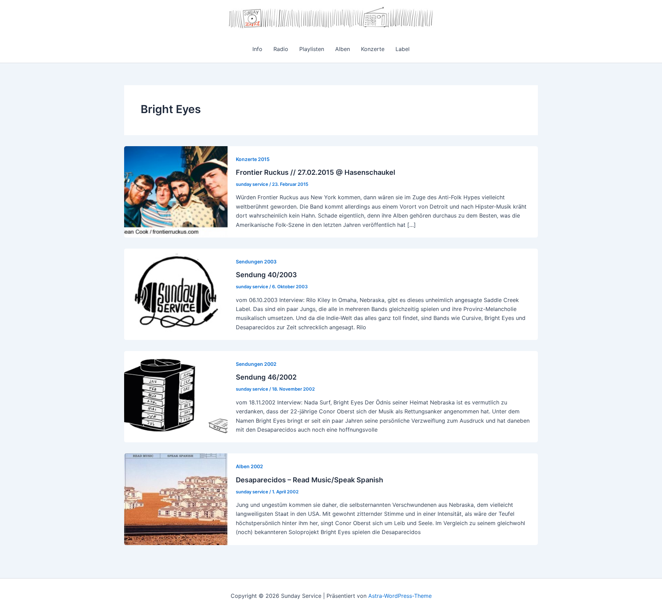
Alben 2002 (249, 466)
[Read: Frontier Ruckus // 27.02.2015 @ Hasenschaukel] (176, 191)
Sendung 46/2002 (266, 377)
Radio (280, 49)
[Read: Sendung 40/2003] (176, 293)
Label (402, 49)
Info (257, 49)
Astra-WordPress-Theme (400, 595)
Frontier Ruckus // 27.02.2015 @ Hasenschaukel (315, 172)
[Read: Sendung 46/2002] (176, 396)
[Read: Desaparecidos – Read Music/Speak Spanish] (176, 498)
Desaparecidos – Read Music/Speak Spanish (309, 480)
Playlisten (311, 49)
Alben (342, 49)
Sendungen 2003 (256, 261)
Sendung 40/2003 (266, 275)
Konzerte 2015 (253, 159)
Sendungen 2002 (256, 364)
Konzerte (372, 49)
